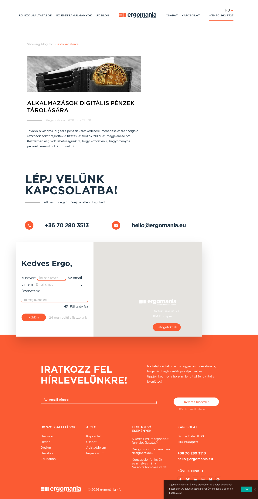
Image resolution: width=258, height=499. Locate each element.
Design (46, 447)
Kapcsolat (191, 15)
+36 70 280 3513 (67, 225)
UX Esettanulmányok (74, 15)
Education (48, 459)
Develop (47, 453)
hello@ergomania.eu (159, 225)
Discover (47, 436)
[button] (148, 287)
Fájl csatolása (79, 306)
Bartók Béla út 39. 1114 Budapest (191, 439)
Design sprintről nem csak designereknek (151, 451)
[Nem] (254, 489)
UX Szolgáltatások (35, 15)
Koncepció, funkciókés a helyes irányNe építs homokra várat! (149, 463)
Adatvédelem (96, 447)
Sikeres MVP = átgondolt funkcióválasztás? (150, 440)
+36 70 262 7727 (221, 15)
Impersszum (95, 453)
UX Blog (102, 15)
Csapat (172, 15)
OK (247, 489)
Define (45, 442)
